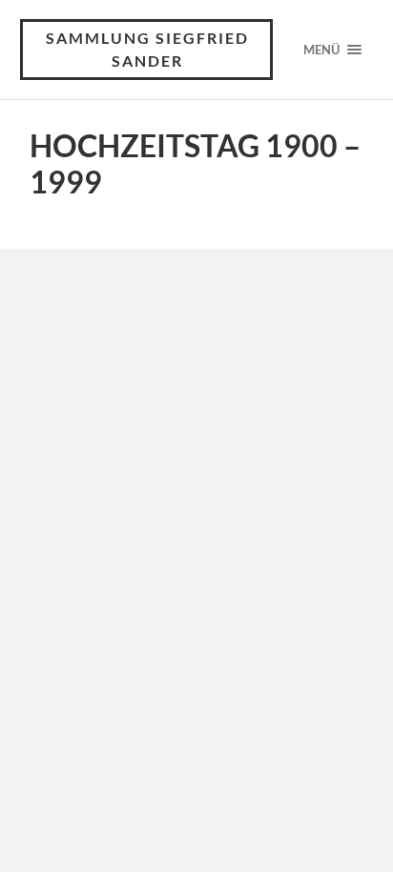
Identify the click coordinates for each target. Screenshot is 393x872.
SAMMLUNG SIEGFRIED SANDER (147, 49)
